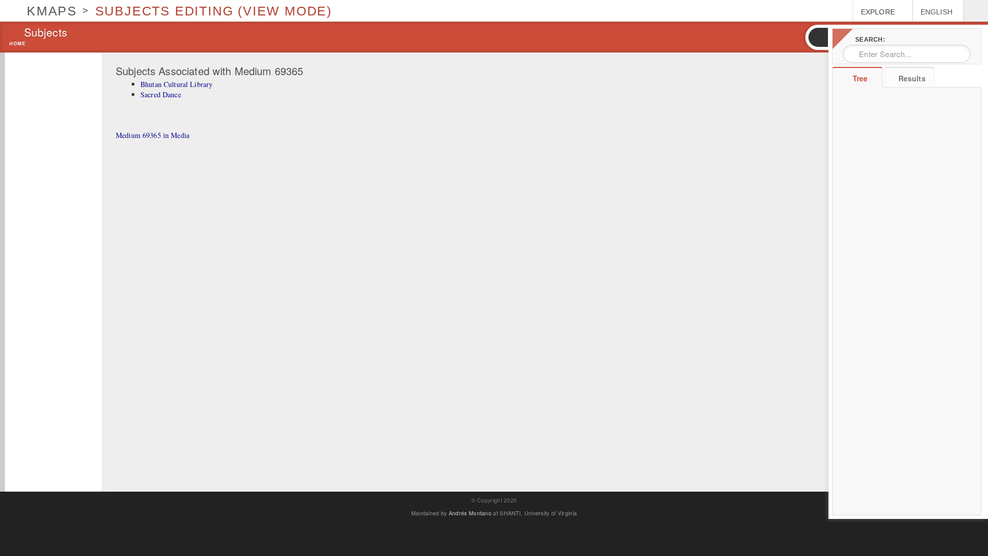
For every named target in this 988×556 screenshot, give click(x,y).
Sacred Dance (160, 94)
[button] (817, 37)
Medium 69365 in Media (152, 135)
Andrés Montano (470, 513)
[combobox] (907, 54)
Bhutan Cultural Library (176, 84)
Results (912, 78)
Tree (860, 78)
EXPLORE (878, 12)
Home (17, 44)
